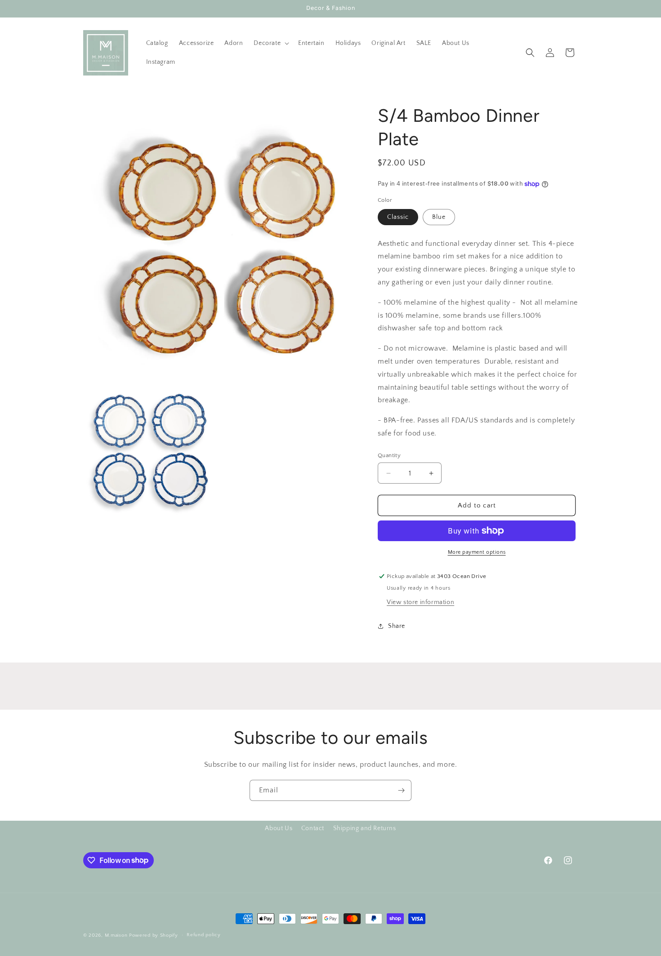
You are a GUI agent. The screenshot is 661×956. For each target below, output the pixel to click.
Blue (439, 217)
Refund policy (203, 935)
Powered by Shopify (153, 935)
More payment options (477, 552)
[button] (270, 43)
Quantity (389, 455)
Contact (312, 828)
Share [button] (396, 626)
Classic (398, 217)
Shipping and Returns (364, 828)
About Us (278, 828)
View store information (420, 602)
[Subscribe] (401, 790)
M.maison (116, 935)
